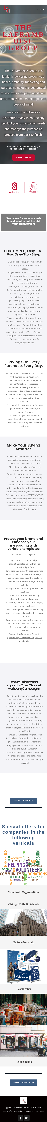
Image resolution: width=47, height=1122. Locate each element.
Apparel (8, 1108)
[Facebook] (20, 1118)
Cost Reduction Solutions (23, 1111)
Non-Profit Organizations (23, 892)
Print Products (36, 1108)
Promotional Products (21, 1108)
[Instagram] (27, 1118)
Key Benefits (8, 1111)
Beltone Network (23, 942)
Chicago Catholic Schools (23, 904)
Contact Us (40, 1111)
